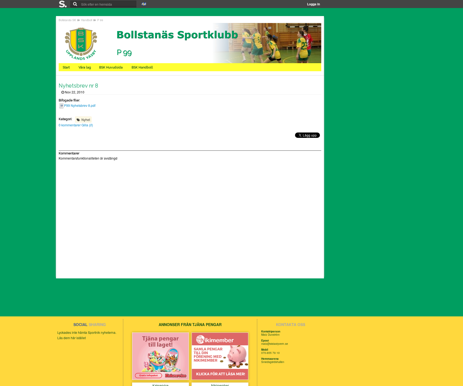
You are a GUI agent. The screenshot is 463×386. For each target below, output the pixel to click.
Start (66, 67)
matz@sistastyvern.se (274, 344)
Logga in (313, 4)
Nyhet (85, 119)
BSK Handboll (143, 67)
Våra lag (85, 67)
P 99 (100, 20)
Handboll (86, 20)
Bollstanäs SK (67, 20)
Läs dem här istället (71, 337)
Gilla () (87, 125)
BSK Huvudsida (111, 67)
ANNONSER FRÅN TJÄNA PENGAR (190, 324)
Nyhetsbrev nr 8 (78, 85)
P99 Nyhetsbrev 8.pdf (79, 105)
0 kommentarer (70, 125)
